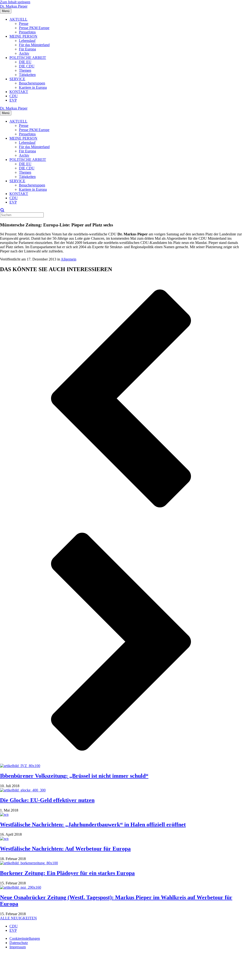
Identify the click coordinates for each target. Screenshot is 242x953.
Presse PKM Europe (34, 28)
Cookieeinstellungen (24, 938)
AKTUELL (18, 19)
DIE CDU (27, 66)
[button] (121, 399)
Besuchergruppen (32, 83)
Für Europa (27, 49)
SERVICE (17, 79)
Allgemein (68, 259)
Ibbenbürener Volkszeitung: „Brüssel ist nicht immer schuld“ (74, 776)
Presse (23, 24)
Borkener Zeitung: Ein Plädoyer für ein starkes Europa (67, 873)
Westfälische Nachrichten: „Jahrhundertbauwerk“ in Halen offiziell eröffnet (93, 824)
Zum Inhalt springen (15, 2)
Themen (25, 70)
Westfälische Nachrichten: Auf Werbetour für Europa (65, 849)
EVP (13, 100)
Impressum (17, 947)
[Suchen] (2, 210)
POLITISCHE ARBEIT (27, 58)
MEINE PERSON (23, 36)
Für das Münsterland (34, 45)
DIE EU (25, 62)
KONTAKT (18, 92)
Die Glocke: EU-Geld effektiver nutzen (47, 800)
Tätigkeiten (27, 75)
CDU (13, 96)
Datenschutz (18, 943)
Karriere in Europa (33, 87)
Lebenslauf (27, 41)
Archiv (24, 53)
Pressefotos (27, 32)
